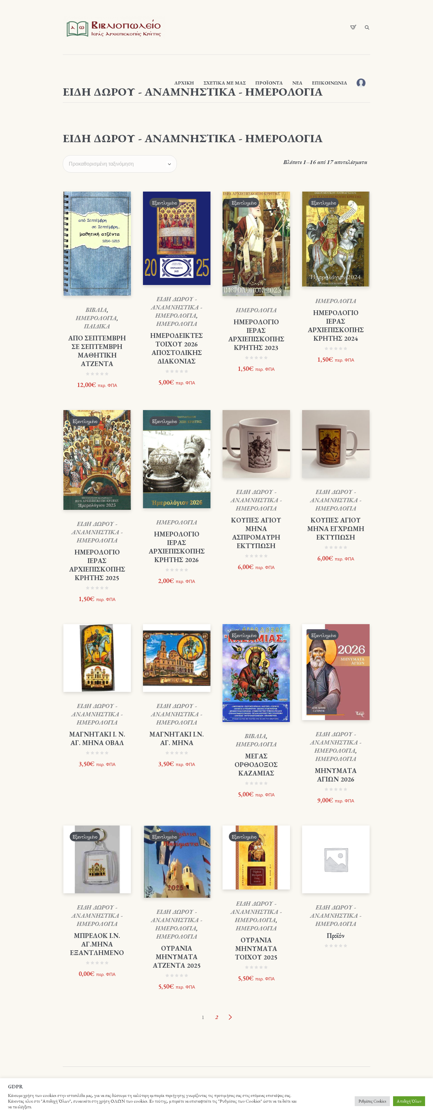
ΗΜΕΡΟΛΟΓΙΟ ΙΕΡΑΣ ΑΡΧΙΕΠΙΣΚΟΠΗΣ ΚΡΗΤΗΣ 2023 (256, 335)
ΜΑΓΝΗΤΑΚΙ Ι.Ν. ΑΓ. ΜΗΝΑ (176, 738)
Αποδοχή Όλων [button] (409, 1101)
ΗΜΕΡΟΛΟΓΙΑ (96, 318)
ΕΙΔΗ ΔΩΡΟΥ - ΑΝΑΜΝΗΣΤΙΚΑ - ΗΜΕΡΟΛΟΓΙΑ (176, 307)
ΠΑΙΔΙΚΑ (97, 326)
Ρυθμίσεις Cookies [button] (372, 1101)
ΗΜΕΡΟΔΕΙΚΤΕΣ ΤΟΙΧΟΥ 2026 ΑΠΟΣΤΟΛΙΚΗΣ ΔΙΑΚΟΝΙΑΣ (176, 348)
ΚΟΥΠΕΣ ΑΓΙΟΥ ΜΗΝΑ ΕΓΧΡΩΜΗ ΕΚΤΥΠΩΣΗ (335, 528)
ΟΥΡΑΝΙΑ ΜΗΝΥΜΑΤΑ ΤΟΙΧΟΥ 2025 (256, 948)
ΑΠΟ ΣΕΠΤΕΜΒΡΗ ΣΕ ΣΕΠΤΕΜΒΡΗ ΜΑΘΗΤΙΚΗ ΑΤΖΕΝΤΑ (97, 351)
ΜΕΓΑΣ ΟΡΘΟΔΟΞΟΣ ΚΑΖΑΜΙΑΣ (256, 764)
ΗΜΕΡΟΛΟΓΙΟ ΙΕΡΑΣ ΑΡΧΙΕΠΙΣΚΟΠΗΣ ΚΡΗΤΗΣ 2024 (336, 325)
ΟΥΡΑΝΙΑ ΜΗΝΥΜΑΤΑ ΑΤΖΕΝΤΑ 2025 (177, 957)
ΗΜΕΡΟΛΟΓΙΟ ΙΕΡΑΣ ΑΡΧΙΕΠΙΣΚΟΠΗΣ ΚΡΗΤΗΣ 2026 (177, 547)
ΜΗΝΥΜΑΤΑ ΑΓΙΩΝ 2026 (336, 774)
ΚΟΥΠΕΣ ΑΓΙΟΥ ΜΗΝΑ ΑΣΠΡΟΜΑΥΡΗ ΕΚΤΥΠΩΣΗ (256, 533)
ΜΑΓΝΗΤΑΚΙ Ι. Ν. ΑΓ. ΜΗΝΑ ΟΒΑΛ (97, 738)
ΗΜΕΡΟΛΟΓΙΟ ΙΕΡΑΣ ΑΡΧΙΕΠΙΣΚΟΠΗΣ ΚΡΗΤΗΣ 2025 (97, 565)
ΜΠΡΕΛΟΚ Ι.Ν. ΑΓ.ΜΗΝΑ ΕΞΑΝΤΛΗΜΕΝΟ (97, 944)
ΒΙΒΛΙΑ (96, 310)
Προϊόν (336, 935)
